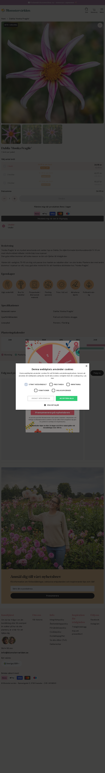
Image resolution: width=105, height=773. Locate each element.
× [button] (86, 366)
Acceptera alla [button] (67, 398)
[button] (52, 405)
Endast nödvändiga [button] (41, 398)
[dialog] (52, 386)
